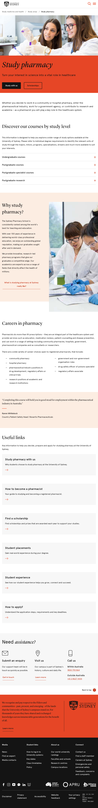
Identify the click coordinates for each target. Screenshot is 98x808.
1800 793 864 (73, 670)
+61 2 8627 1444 (74, 679)
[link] (13, 11)
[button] (89, 4)
